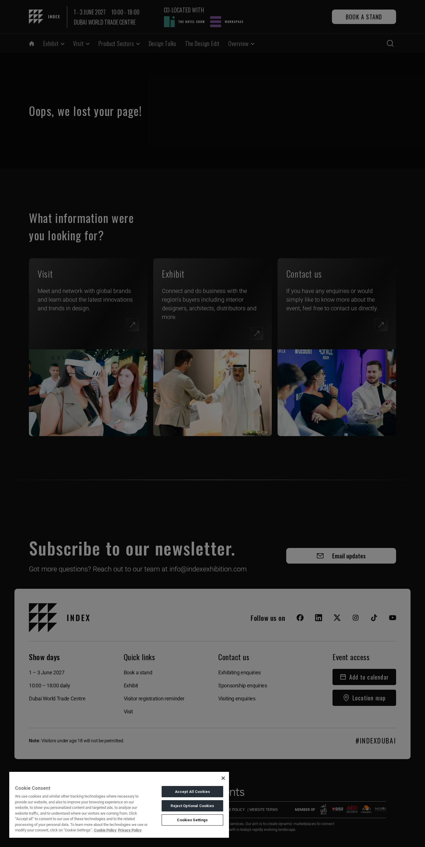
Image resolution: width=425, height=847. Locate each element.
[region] (119, 804)
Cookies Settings (192, 820)
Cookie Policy (105, 830)
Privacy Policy (130, 830)
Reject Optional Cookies (192, 806)
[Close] (223, 778)
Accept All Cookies (192, 791)
